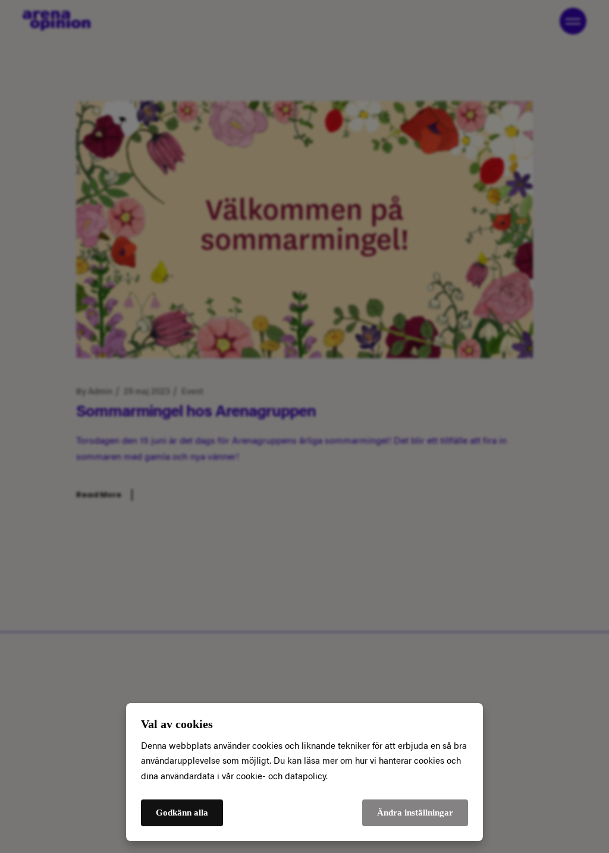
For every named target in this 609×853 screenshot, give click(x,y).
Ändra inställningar (415, 812)
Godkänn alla (182, 812)
